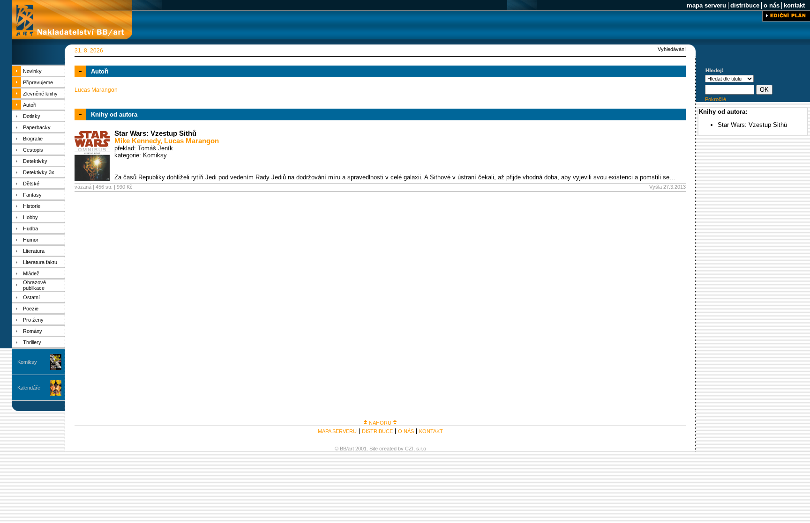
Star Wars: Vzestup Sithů (155, 133)
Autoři (29, 105)
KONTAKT (431, 431)
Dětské (31, 183)
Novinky (32, 71)
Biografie (33, 138)
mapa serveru (706, 5)
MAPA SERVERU (337, 431)
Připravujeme (38, 82)
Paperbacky (37, 127)
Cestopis (33, 150)
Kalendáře (28, 387)
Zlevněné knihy (40, 93)
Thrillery (32, 342)
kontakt (794, 5)
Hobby (30, 217)
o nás (771, 5)
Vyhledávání (672, 49)
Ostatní (31, 297)
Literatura (34, 251)
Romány (32, 331)
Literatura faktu (40, 262)
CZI (409, 448)
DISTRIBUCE (377, 431)
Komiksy (27, 362)
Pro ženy (33, 320)
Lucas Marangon (191, 141)
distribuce (744, 5)
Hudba (30, 228)
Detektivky (35, 161)
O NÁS (406, 431)
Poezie (30, 308)
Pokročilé (715, 99)
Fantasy (32, 195)
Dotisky (31, 116)
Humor (30, 240)
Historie (31, 206)
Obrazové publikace (34, 285)
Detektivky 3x (38, 172)
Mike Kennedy (137, 141)
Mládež (31, 273)
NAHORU (380, 423)
